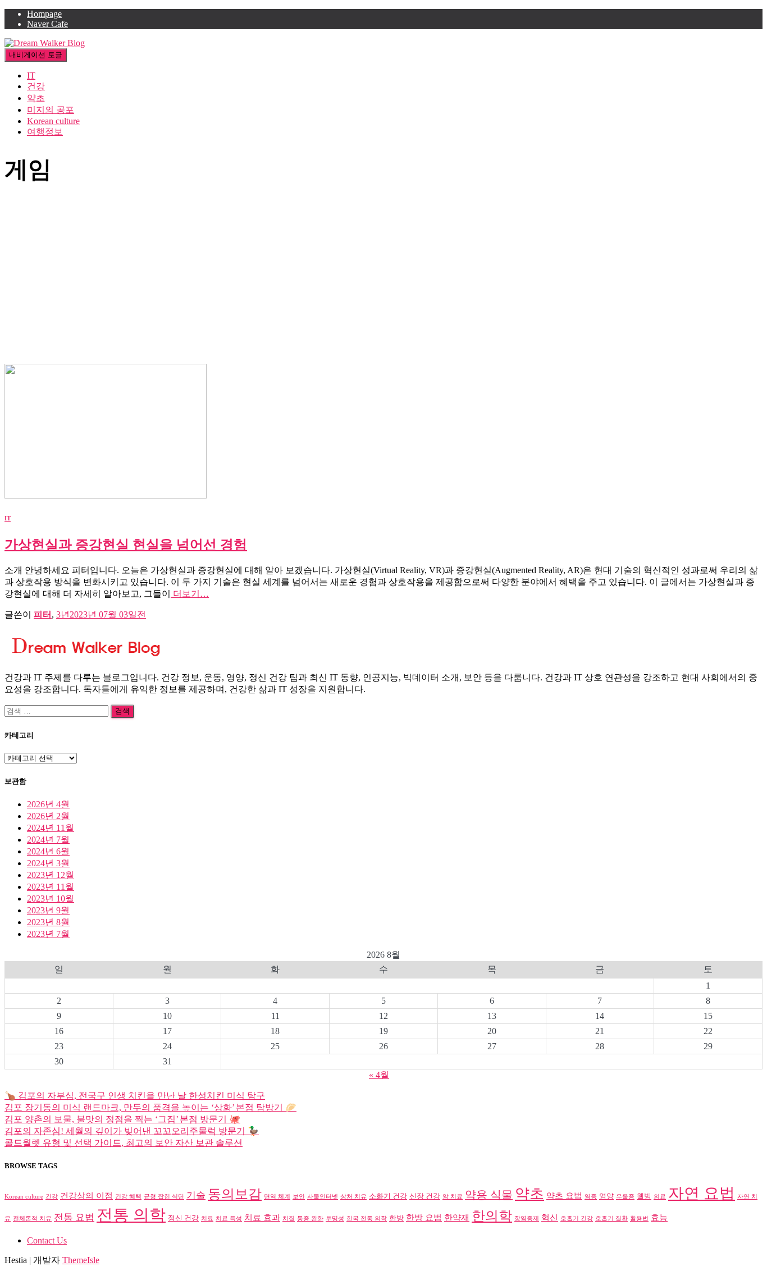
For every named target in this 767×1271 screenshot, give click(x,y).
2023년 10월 (50, 898)
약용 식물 (489, 1194)
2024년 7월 (48, 839)
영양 (606, 1196)
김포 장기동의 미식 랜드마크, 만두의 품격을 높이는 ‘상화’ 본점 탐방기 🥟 (150, 1107)
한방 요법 (424, 1217)
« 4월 (379, 1075)
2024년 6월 (48, 851)
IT (31, 75)
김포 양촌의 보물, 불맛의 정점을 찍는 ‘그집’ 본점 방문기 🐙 (122, 1119)
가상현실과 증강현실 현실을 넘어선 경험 (125, 544)
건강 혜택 (128, 1197)
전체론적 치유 (32, 1218)
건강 (36, 86)
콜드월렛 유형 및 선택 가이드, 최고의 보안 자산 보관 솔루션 (123, 1142)
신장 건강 (424, 1196)
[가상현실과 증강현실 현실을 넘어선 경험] (105, 495)
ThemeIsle (80, 1260)
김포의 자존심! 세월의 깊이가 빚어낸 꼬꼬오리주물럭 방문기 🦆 (131, 1131)
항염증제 (526, 1218)
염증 (591, 1197)
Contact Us (47, 1240)
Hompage (44, 14)
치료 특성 (229, 1218)
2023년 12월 (50, 875)
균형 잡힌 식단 (164, 1197)
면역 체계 (277, 1197)
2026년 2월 (48, 816)
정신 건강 (183, 1218)
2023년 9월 (48, 910)
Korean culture (53, 121)
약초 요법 (564, 1195)
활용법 (639, 1218)
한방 (396, 1218)
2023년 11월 (50, 886)
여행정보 (45, 131)
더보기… (190, 593)
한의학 (492, 1216)
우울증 (625, 1197)
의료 (660, 1197)
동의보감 (235, 1194)
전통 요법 (74, 1217)
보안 (299, 1197)
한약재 (456, 1217)
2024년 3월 (48, 863)
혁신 (549, 1217)
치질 (288, 1218)
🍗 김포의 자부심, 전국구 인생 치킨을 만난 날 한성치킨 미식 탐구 (134, 1095)
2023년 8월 (48, 922)
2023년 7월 (48, 934)
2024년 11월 (50, 828)
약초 (36, 98)
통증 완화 (310, 1218)
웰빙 (644, 1196)
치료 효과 (262, 1217)
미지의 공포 (50, 110)
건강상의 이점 (86, 1195)
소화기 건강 (388, 1196)
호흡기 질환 (611, 1218)
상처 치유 (353, 1197)
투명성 (335, 1218)
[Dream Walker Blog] (44, 43)
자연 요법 (701, 1193)
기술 (196, 1195)
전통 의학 (131, 1215)
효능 (659, 1217)
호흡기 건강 (576, 1218)
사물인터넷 (322, 1197)
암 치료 (452, 1197)
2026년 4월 (48, 804)
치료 (207, 1218)
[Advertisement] (383, 279)
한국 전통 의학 (366, 1218)
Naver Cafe (47, 24)
